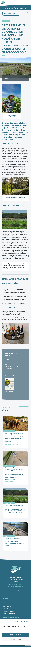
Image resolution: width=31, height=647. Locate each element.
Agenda (6, 601)
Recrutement (7, 609)
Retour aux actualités (11, 13)
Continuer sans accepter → (22, 621)
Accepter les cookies (15, 634)
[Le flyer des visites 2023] (9, 384)
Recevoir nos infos (9, 611)
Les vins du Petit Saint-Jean (12, 366)
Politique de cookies (14, 643)
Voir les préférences (15, 639)
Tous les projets (24, 408)
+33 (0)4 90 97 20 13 (17, 585)
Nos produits (7, 606)
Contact (15, 592)
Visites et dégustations (11, 368)
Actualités (7, 604)
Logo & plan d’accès (9, 613)
